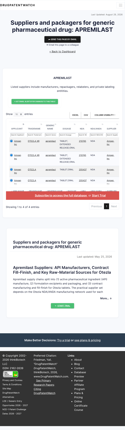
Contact (79, 368)
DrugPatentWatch (17, 5)
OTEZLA (32, 169)
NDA (82, 128)
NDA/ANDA (96, 128)
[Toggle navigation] (120, 5)
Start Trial (99, 195)
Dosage (67, 128)
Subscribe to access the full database (61, 195)
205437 (83, 169)
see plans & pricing (87, 340)
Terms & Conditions (12, 384)
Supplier (111, 128)
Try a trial (63, 340)
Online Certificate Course (80, 405)
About (78, 359)
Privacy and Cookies (12, 380)
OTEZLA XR (33, 141)
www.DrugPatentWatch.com (51, 376)
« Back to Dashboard (62, 51)
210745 (82, 141)
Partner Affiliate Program (79, 384)
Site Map (6, 388)
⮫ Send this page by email (62, 39)
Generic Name (50, 127)
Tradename (34, 128)
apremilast (51, 141)
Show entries (19, 114)
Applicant (17, 128)
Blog (77, 364)
